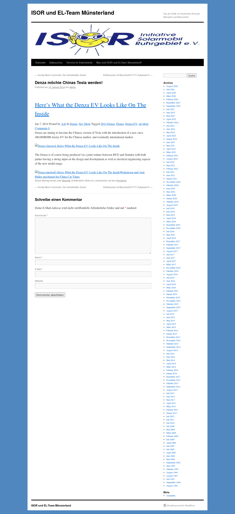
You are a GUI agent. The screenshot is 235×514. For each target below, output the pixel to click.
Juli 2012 (170, 416)
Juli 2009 (170, 426)
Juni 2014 (170, 356)
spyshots (144, 124)
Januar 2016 (171, 294)
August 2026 (172, 86)
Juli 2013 (170, 393)
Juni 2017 (170, 257)
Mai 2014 (170, 360)
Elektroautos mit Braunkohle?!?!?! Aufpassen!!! (127, 74)
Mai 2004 (170, 459)
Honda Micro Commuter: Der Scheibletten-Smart (60, 74)
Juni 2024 (170, 128)
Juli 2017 (170, 254)
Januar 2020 (171, 198)
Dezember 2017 (173, 241)
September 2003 (173, 462)
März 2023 (171, 152)
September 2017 (173, 247)
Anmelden (170, 495)
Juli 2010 (170, 422)
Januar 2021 (171, 178)
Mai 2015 (170, 320)
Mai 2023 (170, 145)
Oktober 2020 (172, 185)
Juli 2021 (170, 171)
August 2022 (172, 158)
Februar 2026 (172, 99)
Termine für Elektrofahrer (79, 62)
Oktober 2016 (172, 270)
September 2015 (173, 307)
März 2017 (171, 264)
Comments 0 (42, 128)
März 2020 (171, 195)
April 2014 (171, 363)
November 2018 (173, 228)
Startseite (40, 62)
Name (38, 257)
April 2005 (171, 452)
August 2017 (172, 251)
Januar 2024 (171, 138)
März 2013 (171, 406)
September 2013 (173, 386)
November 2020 (173, 181)
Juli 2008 (170, 439)
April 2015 (171, 323)
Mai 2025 (170, 115)
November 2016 (173, 267)
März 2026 (171, 95)
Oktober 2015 (172, 303)
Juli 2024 (170, 125)
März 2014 (171, 366)
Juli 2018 (170, 231)
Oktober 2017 (172, 244)
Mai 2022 (170, 165)
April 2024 (171, 135)
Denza (73, 124)
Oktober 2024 (172, 122)
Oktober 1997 (172, 469)
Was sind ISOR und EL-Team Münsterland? (119, 62)
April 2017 (171, 261)
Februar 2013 (172, 409)
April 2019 (171, 218)
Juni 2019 (170, 211)
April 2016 (171, 284)
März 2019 (171, 221)
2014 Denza (108, 124)
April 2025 (171, 119)
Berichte (66, 180)
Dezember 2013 (173, 376)
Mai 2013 (170, 399)
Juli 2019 (170, 208)
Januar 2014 (171, 373)
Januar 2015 (171, 333)
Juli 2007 (170, 445)
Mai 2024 (170, 132)
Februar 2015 (172, 330)
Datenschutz (56, 62)
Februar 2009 (172, 436)
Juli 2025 (170, 109)
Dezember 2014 (173, 337)
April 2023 (171, 148)
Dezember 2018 (173, 224)
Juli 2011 (170, 419)
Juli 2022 (170, 162)
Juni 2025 (170, 112)
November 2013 (173, 379)
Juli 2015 (170, 313)
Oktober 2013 (172, 383)
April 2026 (171, 92)
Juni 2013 (170, 396)
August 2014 (172, 350)
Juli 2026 (170, 89)
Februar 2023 (172, 155)
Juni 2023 (170, 142)
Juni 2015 (170, 317)
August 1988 (172, 485)
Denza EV (131, 124)
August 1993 (172, 475)
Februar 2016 (172, 290)
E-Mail (39, 269)
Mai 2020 (170, 191)
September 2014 (173, 346)
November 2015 (173, 300)
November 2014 (173, 340)
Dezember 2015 (173, 297)
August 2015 (172, 310)
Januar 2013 (171, 412)
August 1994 (172, 472)
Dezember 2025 (173, 102)
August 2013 (172, 389)
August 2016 (172, 274)
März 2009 (171, 432)
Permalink (121, 180)
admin (73, 87)
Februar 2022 (172, 168)
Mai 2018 (170, 234)
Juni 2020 (170, 188)
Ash (63, 124)
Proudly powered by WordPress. (181, 505)
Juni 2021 (170, 175)
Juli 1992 (170, 478)
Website (39, 280)
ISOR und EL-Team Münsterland (72, 12)
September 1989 (173, 482)
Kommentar (41, 215)
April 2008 (171, 442)
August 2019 (172, 204)
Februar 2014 (172, 370)
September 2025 (173, 105)
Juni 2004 (170, 455)
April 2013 (171, 403)
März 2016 (171, 287)
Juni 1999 (170, 465)
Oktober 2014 (172, 343)
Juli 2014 (170, 353)
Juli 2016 (170, 277)
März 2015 (171, 327)
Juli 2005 (170, 449)
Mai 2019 (170, 214)
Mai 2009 (170, 429)
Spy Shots (85, 124)
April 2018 (171, 237)
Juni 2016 (170, 280)
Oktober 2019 (172, 201)
